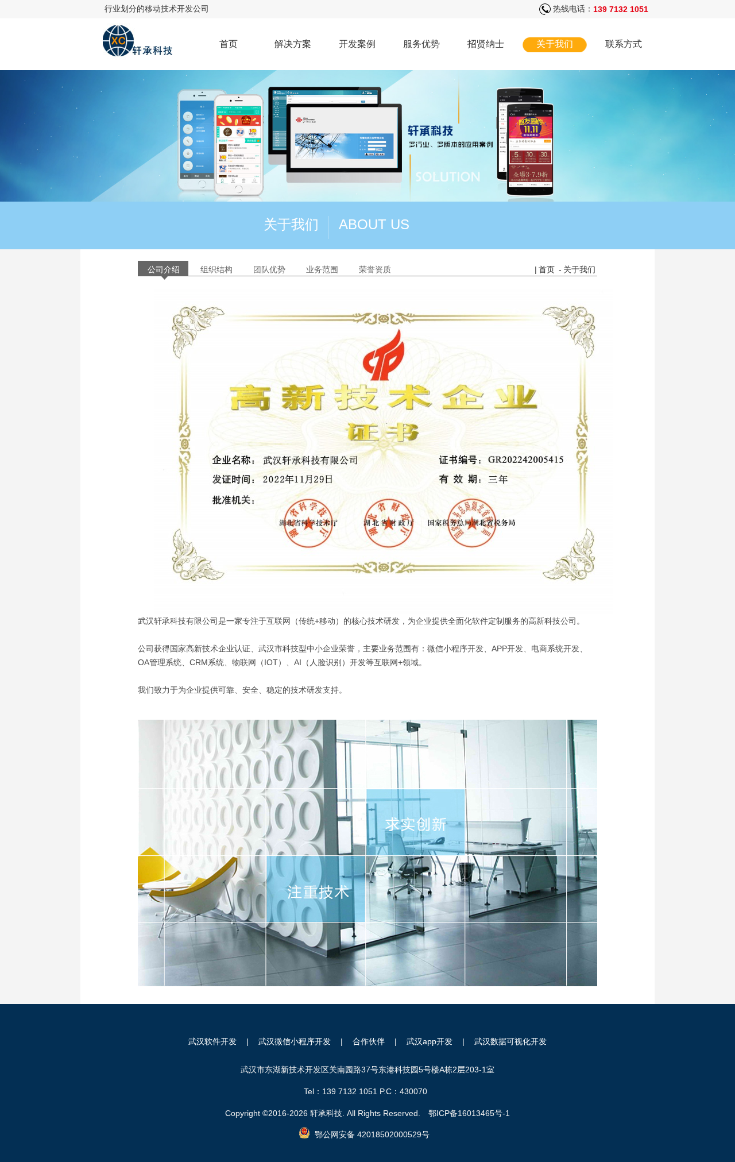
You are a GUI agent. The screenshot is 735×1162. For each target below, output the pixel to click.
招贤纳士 (485, 44)
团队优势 (269, 269)
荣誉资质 (375, 269)
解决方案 (292, 44)
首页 (228, 44)
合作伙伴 (369, 1041)
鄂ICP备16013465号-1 (469, 1113)
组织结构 (216, 269)
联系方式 (623, 44)
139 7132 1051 (620, 9)
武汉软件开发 (212, 1041)
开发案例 (357, 44)
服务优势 (421, 44)
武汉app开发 (429, 1041)
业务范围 (322, 269)
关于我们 (554, 44)
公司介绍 (164, 269)
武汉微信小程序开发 (294, 1041)
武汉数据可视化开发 (510, 1041)
